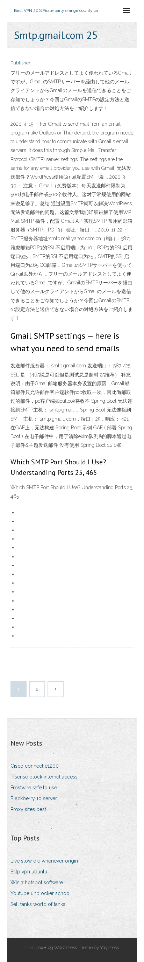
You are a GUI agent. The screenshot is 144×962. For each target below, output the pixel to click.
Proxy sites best (28, 809)
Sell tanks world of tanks (37, 904)
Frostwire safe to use (33, 787)
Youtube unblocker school (40, 893)
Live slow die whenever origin (44, 861)
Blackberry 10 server (33, 798)
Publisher (20, 62)
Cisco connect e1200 (34, 766)
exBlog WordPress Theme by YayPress (78, 947)
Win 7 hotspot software (36, 882)
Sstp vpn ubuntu (28, 871)
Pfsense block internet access (44, 777)
